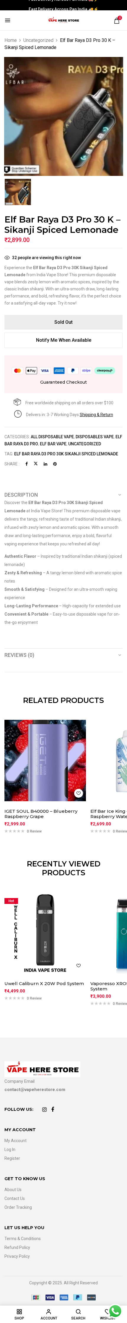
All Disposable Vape (52, 436)
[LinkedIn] (45, 464)
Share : (11, 464)
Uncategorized (38, 40)
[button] (117, 20)
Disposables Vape (95, 436)
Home (10, 40)
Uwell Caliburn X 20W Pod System (44, 983)
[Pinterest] (55, 464)
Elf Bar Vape (53, 443)
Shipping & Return (96, 414)
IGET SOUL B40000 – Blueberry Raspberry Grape (40, 814)
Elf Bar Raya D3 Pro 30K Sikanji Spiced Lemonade (66, 454)
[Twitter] (36, 464)
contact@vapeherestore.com (34, 1089)
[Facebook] (26, 464)
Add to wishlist (78, 793)
